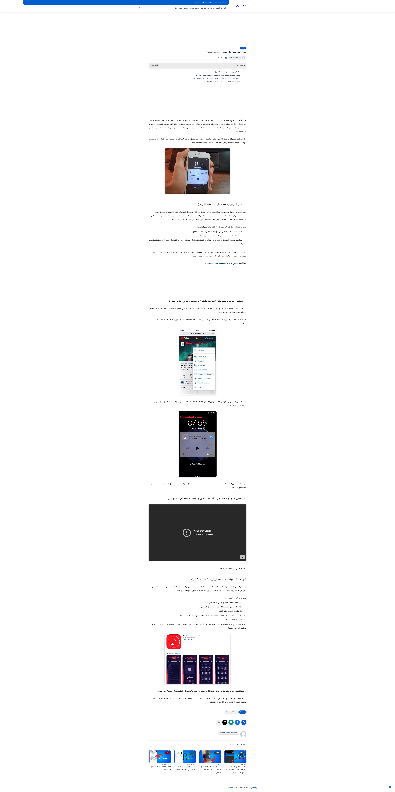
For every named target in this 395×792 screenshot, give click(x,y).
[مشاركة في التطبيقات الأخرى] (218, 722)
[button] (237, 722)
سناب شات (194, 8)
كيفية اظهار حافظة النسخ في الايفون (161, 768)
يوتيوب (186, 8)
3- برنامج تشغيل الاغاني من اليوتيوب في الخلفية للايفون (224, 82)
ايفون (218, 8)
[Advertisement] (197, 30)
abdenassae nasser (235, 57)
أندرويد (223, 8)
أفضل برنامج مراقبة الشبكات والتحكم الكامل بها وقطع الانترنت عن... (235, 770)
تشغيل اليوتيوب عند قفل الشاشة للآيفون (228, 72)
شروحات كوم (243, 6)
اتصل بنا (197, 2)
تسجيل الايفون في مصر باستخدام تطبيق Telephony (185, 768)
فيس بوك (178, 8)
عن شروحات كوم (207, 2)
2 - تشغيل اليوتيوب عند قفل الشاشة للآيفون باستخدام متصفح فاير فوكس (217, 78)
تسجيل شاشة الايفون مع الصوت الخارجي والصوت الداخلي (211, 770)
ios (227, 712)
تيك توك (203, 8)
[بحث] (139, 8)
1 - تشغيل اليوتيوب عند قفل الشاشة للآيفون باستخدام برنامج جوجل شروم (217, 75)
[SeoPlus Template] (256, 787)
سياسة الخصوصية (220, 2)
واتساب (211, 8)
